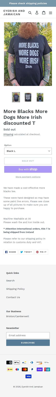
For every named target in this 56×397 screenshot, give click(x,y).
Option (8, 145)
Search (10, 280)
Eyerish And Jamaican (14, 12)
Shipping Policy (15, 288)
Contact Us (13, 297)
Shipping (8, 134)
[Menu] (50, 12)
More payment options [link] (28, 177)
